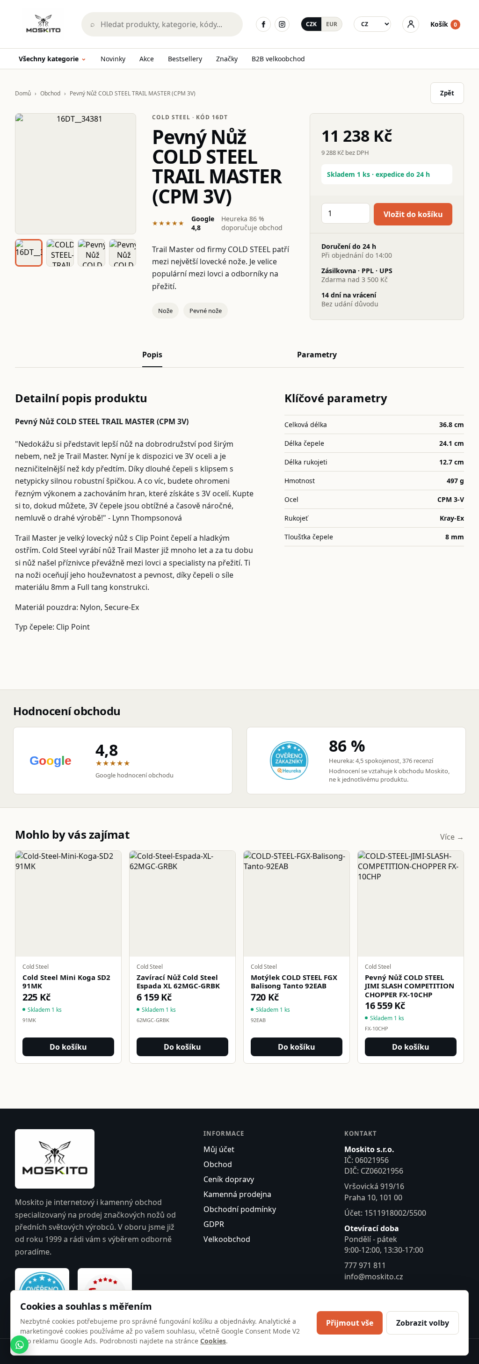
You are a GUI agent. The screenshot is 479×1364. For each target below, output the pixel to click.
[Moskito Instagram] (282, 24)
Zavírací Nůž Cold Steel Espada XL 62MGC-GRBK (178, 982)
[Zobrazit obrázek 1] (29, 253)
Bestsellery (185, 58)
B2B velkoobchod (278, 58)
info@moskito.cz (373, 1276)
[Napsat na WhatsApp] (19, 1344)
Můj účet (218, 1149)
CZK (311, 24)
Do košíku (68, 1047)
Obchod (50, 93)
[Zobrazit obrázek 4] (123, 253)
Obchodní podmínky (239, 1209)
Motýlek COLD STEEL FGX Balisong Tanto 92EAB (294, 982)
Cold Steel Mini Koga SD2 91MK (66, 982)
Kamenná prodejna (237, 1194)
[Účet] (410, 24)
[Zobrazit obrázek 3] (91, 253)
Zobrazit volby (422, 1323)
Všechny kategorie (53, 59)
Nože (165, 310)
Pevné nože (205, 310)
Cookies (213, 1340)
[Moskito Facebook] (263, 24)
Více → (452, 837)
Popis (152, 354)
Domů (23, 93)
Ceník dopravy (228, 1179)
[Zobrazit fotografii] (75, 174)
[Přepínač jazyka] (372, 24)
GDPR (213, 1224)
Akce (146, 58)
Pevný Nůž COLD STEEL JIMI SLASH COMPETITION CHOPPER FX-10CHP (409, 986)
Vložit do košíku (413, 214)
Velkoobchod (226, 1239)
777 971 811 (365, 1265)
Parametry (317, 354)
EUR (331, 24)
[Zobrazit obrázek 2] (60, 253)
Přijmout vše (349, 1323)
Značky (227, 58)
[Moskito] (43, 24)
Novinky (113, 58)
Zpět (447, 93)
